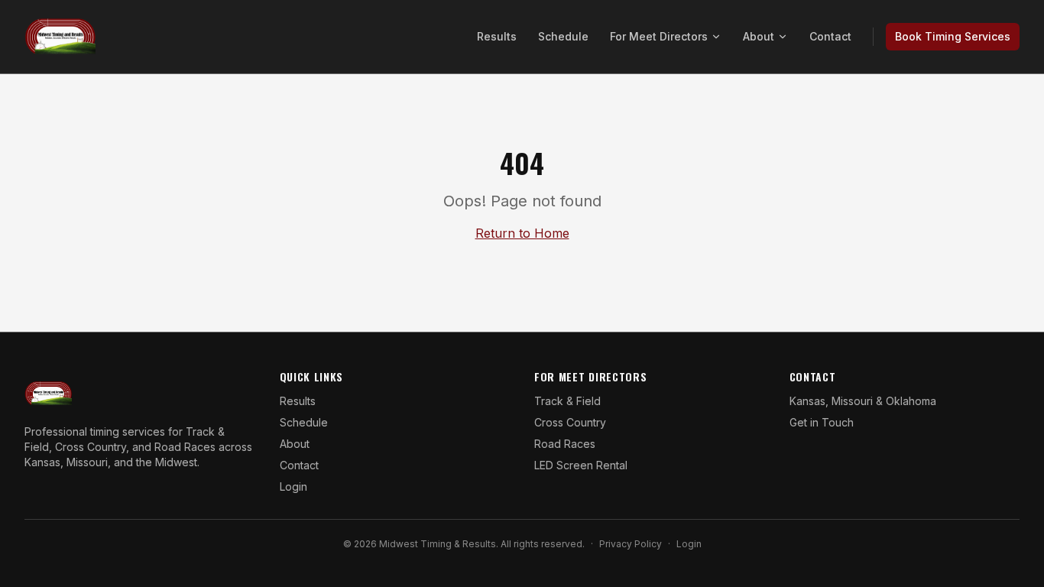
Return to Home (522, 233)
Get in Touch (821, 422)
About (758, 36)
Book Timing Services (952, 36)
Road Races (564, 443)
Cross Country (570, 422)
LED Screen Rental (580, 465)
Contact (830, 36)
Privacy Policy (630, 544)
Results (497, 36)
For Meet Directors (659, 36)
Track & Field (567, 400)
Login (293, 486)
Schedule (563, 36)
